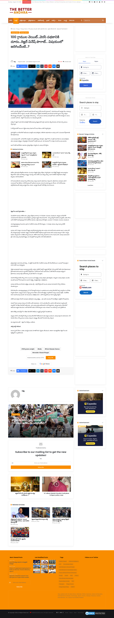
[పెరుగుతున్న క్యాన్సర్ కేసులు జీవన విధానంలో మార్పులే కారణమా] (82, 163)
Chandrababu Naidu (68, 564)
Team (75, 612)
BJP (60, 564)
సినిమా (59, 20)
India (40, 349)
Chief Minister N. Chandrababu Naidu (68, 569)
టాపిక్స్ (53, 20)
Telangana (61, 584)
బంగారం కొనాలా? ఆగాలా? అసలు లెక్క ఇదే (94, 169)
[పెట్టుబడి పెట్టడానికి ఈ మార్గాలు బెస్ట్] (41, 512)
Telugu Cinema (69, 584)
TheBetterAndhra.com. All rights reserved (42, 612)
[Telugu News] (20, 11)
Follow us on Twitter (91, 557)
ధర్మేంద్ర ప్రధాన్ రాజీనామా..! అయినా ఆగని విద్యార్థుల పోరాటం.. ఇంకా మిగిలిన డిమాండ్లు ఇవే (20, 520)
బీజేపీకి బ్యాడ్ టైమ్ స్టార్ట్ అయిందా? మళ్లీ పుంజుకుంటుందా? (93, 139)
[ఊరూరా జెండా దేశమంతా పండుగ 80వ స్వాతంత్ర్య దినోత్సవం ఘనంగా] (15, 164)
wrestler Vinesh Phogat (41, 352)
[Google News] (44, 364)
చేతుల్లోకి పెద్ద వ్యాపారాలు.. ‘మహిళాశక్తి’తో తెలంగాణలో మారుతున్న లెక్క (94, 177)
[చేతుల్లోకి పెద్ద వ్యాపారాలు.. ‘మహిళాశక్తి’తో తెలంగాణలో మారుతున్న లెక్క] (82, 178)
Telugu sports (24, 32)
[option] (40, 421)
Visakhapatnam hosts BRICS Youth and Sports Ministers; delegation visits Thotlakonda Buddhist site (58, 2)
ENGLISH (71, 20)
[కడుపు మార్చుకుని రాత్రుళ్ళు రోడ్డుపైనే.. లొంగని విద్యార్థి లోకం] (61, 512)
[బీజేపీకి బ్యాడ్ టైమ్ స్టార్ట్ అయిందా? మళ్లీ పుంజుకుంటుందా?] (82, 140)
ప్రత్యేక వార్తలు (23, 20)
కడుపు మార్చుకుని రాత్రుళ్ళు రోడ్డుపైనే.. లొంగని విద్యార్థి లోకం (61, 520)
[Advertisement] (73, 9)
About (71, 612)
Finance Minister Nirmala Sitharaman (67, 572)
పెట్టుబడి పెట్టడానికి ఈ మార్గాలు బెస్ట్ (40, 519)
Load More (90, 185)
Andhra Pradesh (63, 561)
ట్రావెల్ (47, 20)
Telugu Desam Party (64, 586)
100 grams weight (28, 349)
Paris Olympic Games (53, 349)
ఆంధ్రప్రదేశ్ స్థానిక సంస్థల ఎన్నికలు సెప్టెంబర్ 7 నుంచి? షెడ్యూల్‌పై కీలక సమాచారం (29, 155)
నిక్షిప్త (15, 61)
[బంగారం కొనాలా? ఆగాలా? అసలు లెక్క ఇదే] (46, 155)
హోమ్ (10, 20)
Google (61, 575)
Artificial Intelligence (73, 561)
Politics (76, 575)
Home (13, 29)
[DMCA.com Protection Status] (95, 615)
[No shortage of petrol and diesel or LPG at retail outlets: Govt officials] (44, 571)
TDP (73, 581)
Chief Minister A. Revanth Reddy (66, 567)
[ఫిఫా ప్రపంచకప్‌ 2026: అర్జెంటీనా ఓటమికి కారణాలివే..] (20, 532)
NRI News (15, 414)
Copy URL (50, 357)
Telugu (18, 29)
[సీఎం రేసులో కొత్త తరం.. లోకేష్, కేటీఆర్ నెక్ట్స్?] (82, 156)
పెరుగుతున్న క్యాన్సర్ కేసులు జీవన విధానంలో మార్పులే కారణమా (95, 162)
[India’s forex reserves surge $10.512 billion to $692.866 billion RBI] (44, 567)
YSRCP (72, 586)
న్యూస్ (15, 20)
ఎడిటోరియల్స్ (41, 20)
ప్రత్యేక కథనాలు (31, 20)
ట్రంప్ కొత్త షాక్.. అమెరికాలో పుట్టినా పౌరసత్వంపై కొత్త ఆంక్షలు (28, 422)
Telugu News (24, 29)
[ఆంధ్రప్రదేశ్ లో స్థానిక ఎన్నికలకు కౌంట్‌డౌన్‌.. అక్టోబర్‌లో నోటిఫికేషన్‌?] (46, 164)
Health (66, 575)
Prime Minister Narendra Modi (66, 578)
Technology (81, 612)
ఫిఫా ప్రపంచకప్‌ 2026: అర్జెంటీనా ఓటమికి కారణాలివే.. (18, 539)
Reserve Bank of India (64, 581)
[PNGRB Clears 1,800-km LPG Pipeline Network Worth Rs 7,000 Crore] (36, 571)
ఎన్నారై (65, 20)
